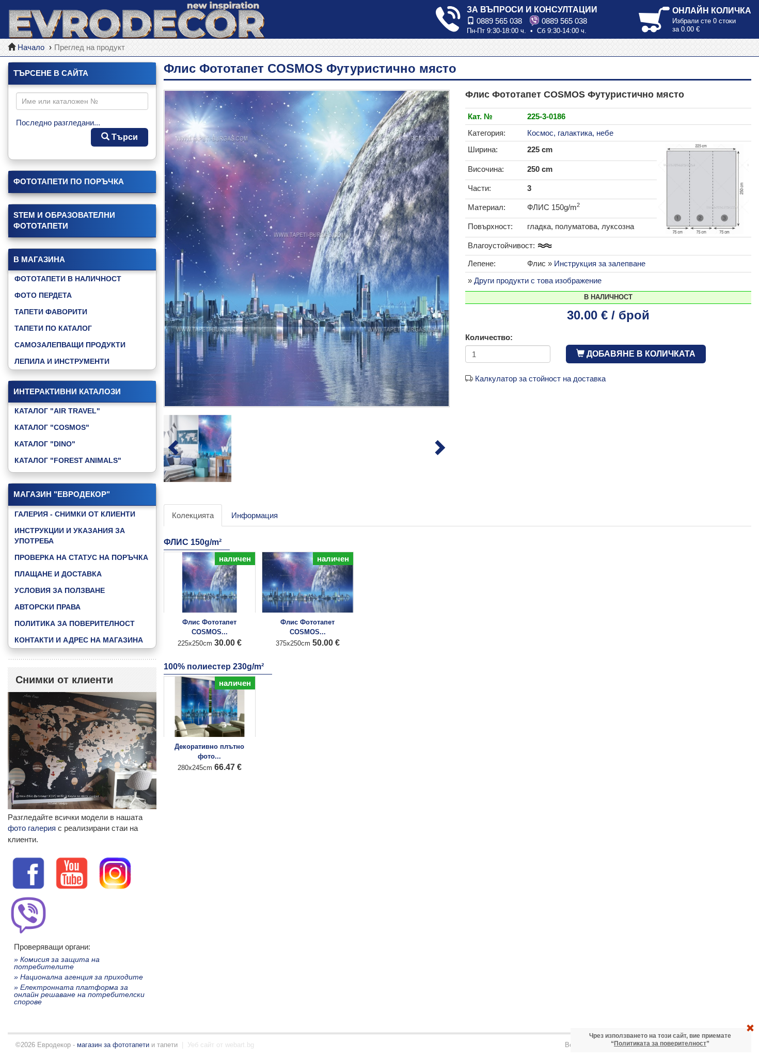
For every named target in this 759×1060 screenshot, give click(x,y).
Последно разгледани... (58, 122)
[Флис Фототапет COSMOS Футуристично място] (307, 248)
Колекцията (193, 515)
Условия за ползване (59, 590)
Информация (254, 515)
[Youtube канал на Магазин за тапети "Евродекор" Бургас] (71, 872)
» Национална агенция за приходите (78, 977)
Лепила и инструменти (61, 361)
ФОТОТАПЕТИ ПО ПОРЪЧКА (68, 181)
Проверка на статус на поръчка (81, 557)
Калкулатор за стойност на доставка (540, 378)
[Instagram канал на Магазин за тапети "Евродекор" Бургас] (115, 872)
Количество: (489, 337)
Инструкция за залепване (599, 263)
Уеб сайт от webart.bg (220, 1045)
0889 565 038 (498, 21)
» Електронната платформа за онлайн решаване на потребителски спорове (79, 994)
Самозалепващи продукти (69, 345)
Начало (31, 47)
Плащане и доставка (58, 574)
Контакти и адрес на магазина (78, 640)
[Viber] (28, 913)
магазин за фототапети (113, 1045)
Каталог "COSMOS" (51, 427)
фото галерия (32, 828)
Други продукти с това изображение (538, 280)
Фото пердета (43, 295)
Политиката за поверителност (660, 1043)
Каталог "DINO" (44, 444)
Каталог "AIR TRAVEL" (57, 411)
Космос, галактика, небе (570, 133)
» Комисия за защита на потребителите (57, 963)
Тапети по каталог (53, 328)
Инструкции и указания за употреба (69, 535)
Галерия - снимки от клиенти (74, 514)
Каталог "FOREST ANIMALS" (67, 460)
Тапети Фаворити (50, 312)
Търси (123, 137)
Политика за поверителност (74, 623)
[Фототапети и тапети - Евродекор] (137, 19)
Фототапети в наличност (67, 279)
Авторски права (47, 607)
